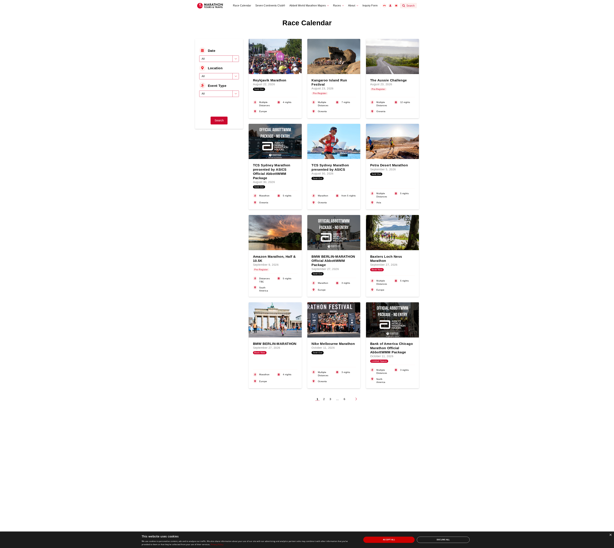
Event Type (217, 85)
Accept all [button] (389, 539)
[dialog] (307, 540)
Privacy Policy (217, 544)
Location (215, 68)
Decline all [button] (443, 539)
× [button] (610, 535)
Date (212, 50)
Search (219, 120)
